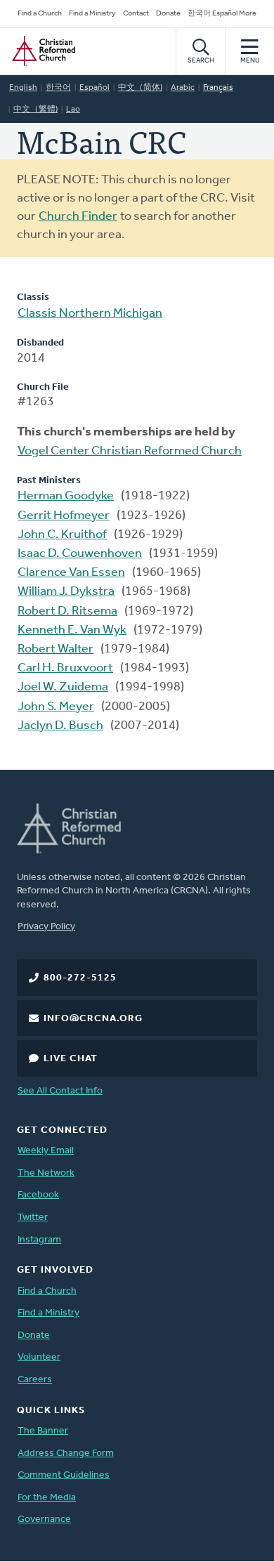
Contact (136, 14)
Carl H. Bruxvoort (65, 668)
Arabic (183, 88)
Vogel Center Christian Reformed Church (130, 451)
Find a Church (40, 14)
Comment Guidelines (64, 1475)
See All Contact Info (60, 1091)
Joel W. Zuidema (63, 687)
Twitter (33, 1217)
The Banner (43, 1431)
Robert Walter (55, 649)
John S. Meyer (56, 707)
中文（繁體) (35, 109)
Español (94, 88)
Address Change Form (66, 1453)
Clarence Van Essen (71, 573)
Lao (73, 109)
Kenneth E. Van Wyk (72, 630)
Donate (168, 14)
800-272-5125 (80, 978)
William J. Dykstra (66, 592)
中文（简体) (140, 88)
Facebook (38, 1195)
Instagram (39, 1240)
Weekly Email (46, 1151)
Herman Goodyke (66, 496)
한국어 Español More (222, 14)
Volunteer (39, 1357)
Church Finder (78, 217)
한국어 (58, 88)
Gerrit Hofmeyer (64, 516)
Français (218, 88)
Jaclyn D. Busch (60, 726)
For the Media (47, 1497)
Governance (44, 1519)
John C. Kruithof (62, 535)
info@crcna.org (93, 1018)
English (23, 88)
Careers (35, 1379)
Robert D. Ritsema (67, 611)
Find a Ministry (92, 14)
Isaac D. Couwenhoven (80, 554)
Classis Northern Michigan (90, 314)
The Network (46, 1173)
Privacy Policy (46, 926)
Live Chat (71, 1059)
